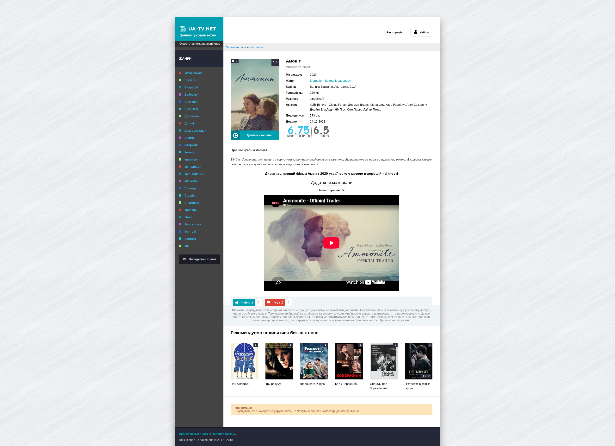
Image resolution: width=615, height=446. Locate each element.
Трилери (190, 210)
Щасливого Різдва (312, 384)
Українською (193, 73)
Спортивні (191, 202)
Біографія (316, 80)
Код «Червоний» (346, 384)
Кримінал (191, 159)
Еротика (190, 239)
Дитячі (189, 123)
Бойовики (191, 94)
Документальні (195, 130)
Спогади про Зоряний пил (378, 386)
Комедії (189, 152)
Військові (191, 109)
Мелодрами (192, 166)
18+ (187, 246)
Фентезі (190, 231)
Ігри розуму (273, 384)
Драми (189, 138)
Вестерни (191, 102)
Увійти (424, 32)
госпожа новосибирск (205, 43)
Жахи (188, 217)
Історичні (190, 145)
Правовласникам (222, 434)
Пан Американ (240, 384)
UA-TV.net (199, 29)
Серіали (190, 80)
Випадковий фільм (202, 259)
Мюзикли (190, 181)
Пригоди (190, 188)
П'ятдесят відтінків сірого (417, 386)
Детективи (191, 116)
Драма (329, 80)
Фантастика (192, 224)
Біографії (191, 87)
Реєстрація (394, 32)
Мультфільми (194, 174)
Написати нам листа (193, 434)
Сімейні (189, 195)
